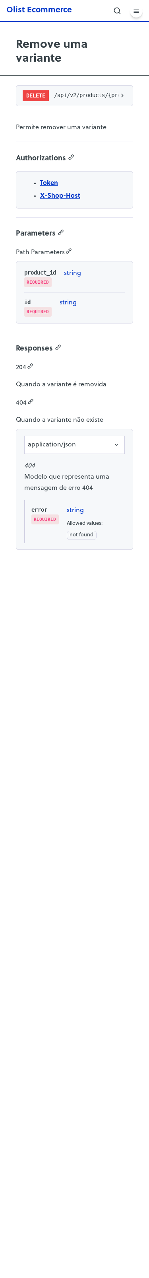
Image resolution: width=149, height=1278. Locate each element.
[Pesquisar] (117, 11)
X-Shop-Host (60, 196)
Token (49, 183)
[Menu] (136, 11)
